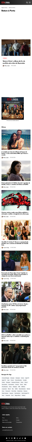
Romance (25, 391)
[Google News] (25, 438)
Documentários (11, 384)
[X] (9, 438)
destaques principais (15, 382)
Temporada (8, 395)
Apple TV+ (4, 380)
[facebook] (6, 438)
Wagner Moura (17, 395)
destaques (8, 382)
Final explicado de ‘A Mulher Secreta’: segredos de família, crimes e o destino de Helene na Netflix (15, 183)
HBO (19, 386)
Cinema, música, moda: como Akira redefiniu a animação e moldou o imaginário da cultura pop (15, 213)
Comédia (24, 380)
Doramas (17, 384)
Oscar (3, 391)
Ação (8, 380)
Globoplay (15, 386)
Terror (12, 395)
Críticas (3, 382)
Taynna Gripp (6, 247)
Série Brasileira (17, 393)
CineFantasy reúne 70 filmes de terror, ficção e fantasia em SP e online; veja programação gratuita (14, 305)
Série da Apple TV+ (25, 393)
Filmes (10, 386)
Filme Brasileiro (5, 386)
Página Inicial (4, 7)
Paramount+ (8, 391)
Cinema (12, 380)
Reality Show (19, 391)
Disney (22, 382)
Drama (21, 384)
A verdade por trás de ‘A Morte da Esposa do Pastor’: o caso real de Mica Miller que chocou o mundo (14, 153)
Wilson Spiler (7, 65)
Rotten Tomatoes (5, 393)
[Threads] (22, 438)
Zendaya (23, 395)
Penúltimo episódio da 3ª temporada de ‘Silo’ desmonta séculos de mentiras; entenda (14, 366)
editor (25, 384)
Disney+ (26, 382)
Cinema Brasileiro (18, 380)
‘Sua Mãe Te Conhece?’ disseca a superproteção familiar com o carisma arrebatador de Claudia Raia (14, 243)
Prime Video (14, 391)
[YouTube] (14, 438)
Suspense (11, 393)
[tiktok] (19, 438)
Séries (3, 395)
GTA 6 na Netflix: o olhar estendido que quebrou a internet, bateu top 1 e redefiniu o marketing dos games (15, 336)
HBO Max (23, 386)
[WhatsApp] (17, 438)
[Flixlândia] (5, 2)
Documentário (4, 384)
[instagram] (11, 438)
